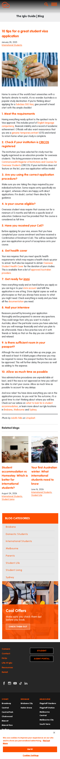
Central (5, 708)
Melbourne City (46, 720)
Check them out (18, 627)
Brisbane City (27, 703)
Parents (10, 556)
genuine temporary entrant (25, 133)
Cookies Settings (31, 756)
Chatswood (7, 717)
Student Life (36, 495)
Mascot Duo (7, 725)
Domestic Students (17, 534)
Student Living (8, 499)
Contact (6, 654)
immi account (29, 288)
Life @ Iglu (7, 663)
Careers (6, 649)
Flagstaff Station (47, 708)
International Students (12, 45)
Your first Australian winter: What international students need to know (44, 475)
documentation (16, 302)
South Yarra (45, 724)
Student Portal (41, 652)
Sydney (32, 410)
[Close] (54, 732)
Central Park (7, 712)
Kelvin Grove (26, 708)
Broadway (6, 703)
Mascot (5, 721)
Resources (7, 667)
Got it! (30, 749)
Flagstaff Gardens (48, 703)
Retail (5, 672)
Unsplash (30, 418)
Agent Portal (42, 659)
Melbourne (19, 410)
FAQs (4, 658)
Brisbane (8, 410)
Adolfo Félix (16, 418)
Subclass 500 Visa (24, 104)
